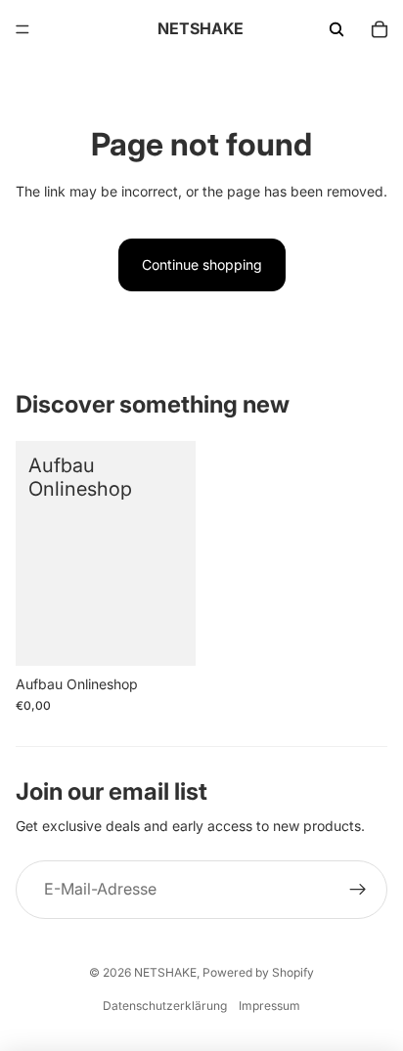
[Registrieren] (358, 889)
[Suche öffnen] (336, 29)
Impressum (269, 1005)
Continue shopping (202, 264)
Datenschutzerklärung (165, 1005)
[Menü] (22, 29)
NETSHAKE (165, 972)
